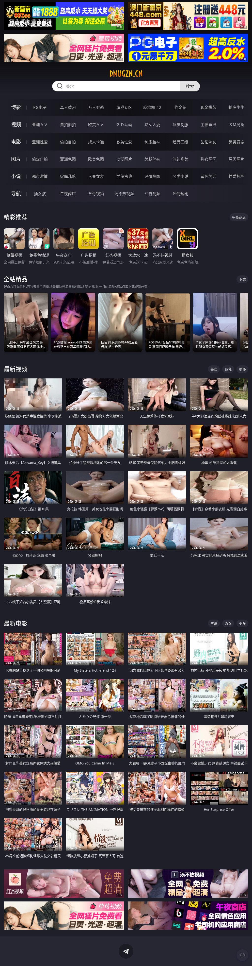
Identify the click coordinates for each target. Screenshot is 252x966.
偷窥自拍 (40, 159)
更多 (242, 369)
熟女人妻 (152, 124)
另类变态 (236, 142)
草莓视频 (96, 193)
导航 (16, 193)
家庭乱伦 (68, 176)
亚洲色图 (68, 159)
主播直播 (208, 124)
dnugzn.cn (126, 74)
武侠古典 (124, 176)
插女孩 (40, 193)
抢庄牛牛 (236, 107)
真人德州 (68, 107)
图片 (16, 159)
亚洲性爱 (40, 142)
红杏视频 (152, 193)
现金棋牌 (208, 107)
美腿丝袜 (152, 159)
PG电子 (40, 107)
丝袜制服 (180, 124)
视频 (16, 124)
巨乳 (228, 369)
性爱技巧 (236, 176)
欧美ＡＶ (96, 124)
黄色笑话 (208, 176)
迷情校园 (152, 176)
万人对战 (96, 107)
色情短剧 (180, 193)
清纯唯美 (180, 159)
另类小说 (180, 176)
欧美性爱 (124, 142)
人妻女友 (96, 176)
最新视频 (15, 369)
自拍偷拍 (68, 124)
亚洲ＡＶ (40, 124)
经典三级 (180, 142)
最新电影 (15, 623)
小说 (16, 176)
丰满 (213, 623)
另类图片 (236, 159)
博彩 (16, 107)
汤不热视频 (124, 193)
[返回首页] (242, 955)
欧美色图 (96, 159)
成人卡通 (96, 142)
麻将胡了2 (152, 107)
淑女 (228, 623)
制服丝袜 (152, 142)
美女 (213, 369)
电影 (16, 141)
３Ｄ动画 (124, 124)
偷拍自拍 (68, 142)
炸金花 (180, 107)
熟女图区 (208, 159)
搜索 (190, 86)
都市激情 (40, 176)
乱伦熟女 (208, 142)
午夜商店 (68, 193)
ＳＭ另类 (236, 124)
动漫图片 (124, 159)
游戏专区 (124, 107)
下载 (242, 279)
